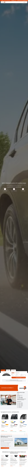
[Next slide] (26, 434)
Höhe (16, 374)
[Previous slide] (24, 434)
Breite (12, 374)
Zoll (21, 374)
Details (2, 465)
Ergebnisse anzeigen (19, 377)
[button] (5, 461)
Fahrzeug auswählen (19, 380)
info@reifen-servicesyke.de (20, 399)
